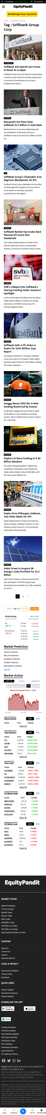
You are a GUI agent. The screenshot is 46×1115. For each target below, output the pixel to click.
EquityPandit (23, 7)
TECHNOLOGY (8, 63)
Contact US (5, 952)
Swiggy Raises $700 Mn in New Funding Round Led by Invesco (21, 405)
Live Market (34, 609)
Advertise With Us (8, 958)
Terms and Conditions (10, 971)
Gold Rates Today (8, 1041)
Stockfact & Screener (9, 993)
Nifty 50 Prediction (11, 656)
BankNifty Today (7, 922)
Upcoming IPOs (7, 1051)
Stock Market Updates (10, 1034)
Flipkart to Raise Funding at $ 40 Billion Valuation (22, 460)
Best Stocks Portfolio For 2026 (13, 933)
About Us (5, 948)
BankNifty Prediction (12, 659)
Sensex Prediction (11, 652)
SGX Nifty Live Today (9, 929)
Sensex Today (6, 916)
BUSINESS (7, 118)
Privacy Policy (6, 974)
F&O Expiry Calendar (9, 1037)
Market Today (6, 912)
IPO (5, 173)
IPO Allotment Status (9, 1054)
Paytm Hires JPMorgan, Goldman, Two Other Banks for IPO (22, 515)
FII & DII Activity (7, 909)
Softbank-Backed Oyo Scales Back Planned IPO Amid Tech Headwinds (22, 235)
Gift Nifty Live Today (9, 926)
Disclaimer (5, 977)
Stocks (4, 1067)
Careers (4, 955)
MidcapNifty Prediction (13, 666)
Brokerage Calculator (9, 1047)
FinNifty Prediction (11, 662)
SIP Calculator (7, 1044)
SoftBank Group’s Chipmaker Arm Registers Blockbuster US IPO (23, 178)
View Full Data (33, 619)
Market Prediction (8, 906)
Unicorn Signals (7, 990)
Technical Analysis (8, 1031)
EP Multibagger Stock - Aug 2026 (21, 14)
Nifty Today (5, 919)
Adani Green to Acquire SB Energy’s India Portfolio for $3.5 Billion (22, 571)
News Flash (25, 609)
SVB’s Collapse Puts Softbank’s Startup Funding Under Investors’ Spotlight (22, 290)
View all (7, 669)
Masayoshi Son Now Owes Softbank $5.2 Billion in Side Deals (23, 123)
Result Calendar (7, 996)
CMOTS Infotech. (27, 1077)
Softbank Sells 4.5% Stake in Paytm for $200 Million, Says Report (20, 348)
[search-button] (23, 1111)
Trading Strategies (8, 1027)
